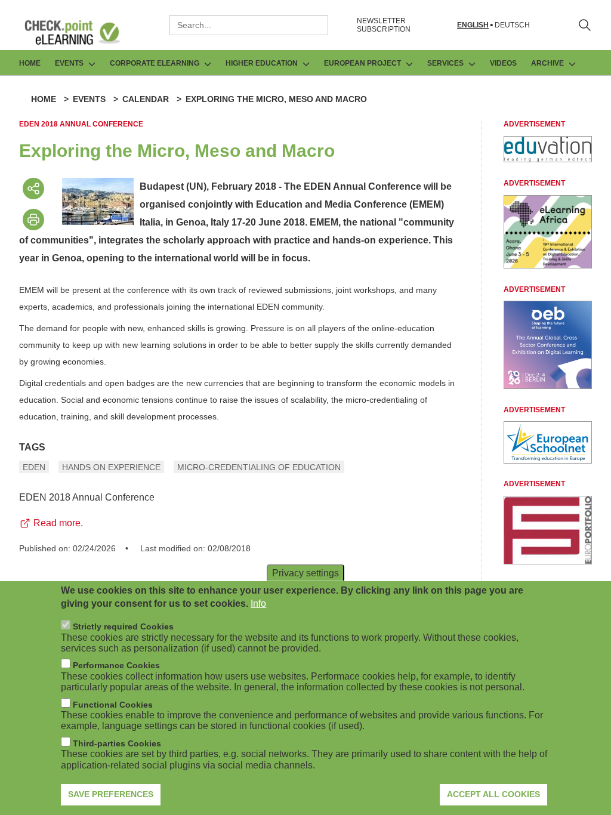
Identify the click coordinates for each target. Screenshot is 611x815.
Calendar (145, 99)
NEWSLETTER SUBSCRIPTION (384, 25)
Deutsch (512, 25)
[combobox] (248, 25)
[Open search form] (585, 25)
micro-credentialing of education (259, 467)
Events (89, 99)
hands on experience (111, 467)
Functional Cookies (113, 704)
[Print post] (33, 219)
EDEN (34, 467)
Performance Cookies (116, 665)
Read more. (58, 523)
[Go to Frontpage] (81, 32)
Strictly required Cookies (123, 626)
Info (258, 603)
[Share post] (33, 188)
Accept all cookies (493, 794)
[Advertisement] (548, 159)
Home (30, 63)
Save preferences (110, 794)
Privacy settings (305, 572)
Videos (503, 63)
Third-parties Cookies (117, 743)
